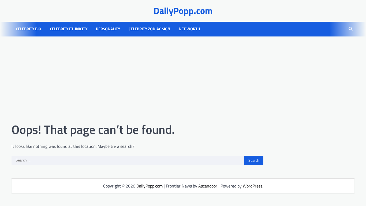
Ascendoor (207, 186)
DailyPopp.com (183, 10)
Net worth (189, 29)
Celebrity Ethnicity (68, 29)
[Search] (350, 29)
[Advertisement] (183, 79)
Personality (108, 29)
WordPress (252, 186)
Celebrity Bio (28, 29)
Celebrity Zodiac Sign (149, 29)
